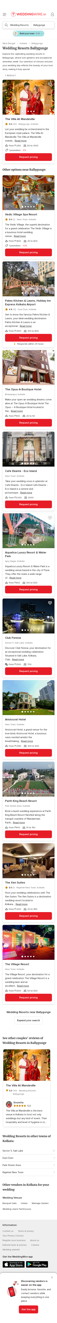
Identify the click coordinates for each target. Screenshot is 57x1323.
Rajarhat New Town (13, 1172)
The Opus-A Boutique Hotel (23, 389)
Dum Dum (8, 1158)
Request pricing (28, 157)
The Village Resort (17, 964)
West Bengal (9, 43)
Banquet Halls (10, 1203)
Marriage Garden (40, 1203)
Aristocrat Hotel (15, 719)
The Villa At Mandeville (20, 119)
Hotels (24, 1203)
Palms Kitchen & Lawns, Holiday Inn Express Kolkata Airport (28, 302)
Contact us (8, 1231)
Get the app (28, 1309)
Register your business (14, 1240)
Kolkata (24, 43)
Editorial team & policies (15, 1245)
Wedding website (11, 1249)
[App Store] (14, 1267)
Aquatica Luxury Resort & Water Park (25, 554)
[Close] (52, 1277)
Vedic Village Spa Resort (21, 214)
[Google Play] (37, 1267)
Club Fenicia (13, 638)
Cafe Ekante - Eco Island (21, 471)
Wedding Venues (12, 1197)
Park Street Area (12, 1165)
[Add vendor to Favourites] (50, 84)
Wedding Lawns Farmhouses (17, 1209)
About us (34, 1240)
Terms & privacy (26, 1231)
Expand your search (28, 1020)
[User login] (52, 14)
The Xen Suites (15, 882)
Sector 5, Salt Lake (13, 1150)
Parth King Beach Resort (21, 801)
